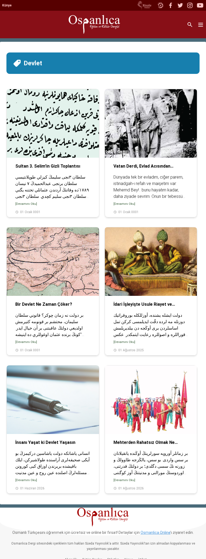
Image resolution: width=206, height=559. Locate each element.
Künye (7, 5)
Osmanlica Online (155, 532)
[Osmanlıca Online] (160, 5)
